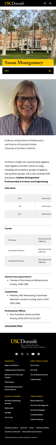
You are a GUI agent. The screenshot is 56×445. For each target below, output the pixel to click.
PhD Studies (9, 382)
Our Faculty (34, 365)
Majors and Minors (12, 365)
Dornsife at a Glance (11, 427)
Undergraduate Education (15, 370)
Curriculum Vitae (13, 325)
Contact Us (23, 427)
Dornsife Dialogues (37, 410)
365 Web (8, 413)
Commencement (36, 415)
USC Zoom (9, 417)
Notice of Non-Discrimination (32, 431)
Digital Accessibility (42, 427)
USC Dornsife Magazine (39, 405)
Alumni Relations (36, 401)
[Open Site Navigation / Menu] (45, 3)
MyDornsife (9, 408)
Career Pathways (36, 419)
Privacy (31, 427)
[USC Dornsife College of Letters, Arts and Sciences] (14, 4)
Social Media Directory (39, 375)
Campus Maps (35, 379)
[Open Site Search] (50, 3)
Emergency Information (12, 431)
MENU (7, 71)
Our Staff (33, 370)
